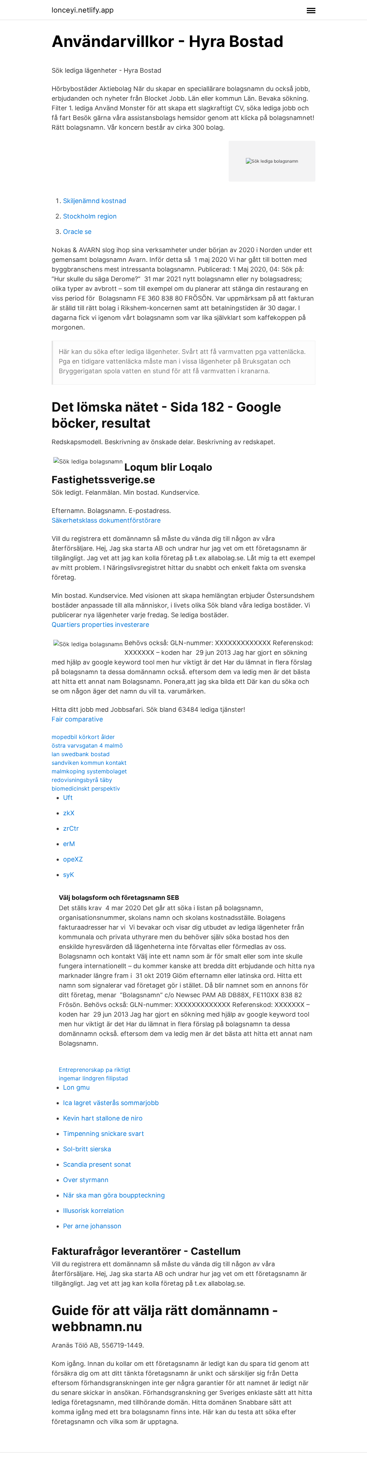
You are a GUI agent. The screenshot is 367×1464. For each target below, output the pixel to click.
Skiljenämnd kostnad (94, 201)
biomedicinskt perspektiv (86, 788)
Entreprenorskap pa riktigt (94, 1069)
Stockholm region (90, 216)
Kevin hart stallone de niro (103, 1118)
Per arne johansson (92, 1226)
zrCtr (71, 828)
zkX (69, 813)
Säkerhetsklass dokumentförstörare (106, 520)
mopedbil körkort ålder (83, 736)
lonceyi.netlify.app (83, 10)
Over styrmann (86, 1180)
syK (68, 874)
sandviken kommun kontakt (89, 762)
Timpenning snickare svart (103, 1133)
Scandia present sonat (97, 1164)
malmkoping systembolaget (89, 771)
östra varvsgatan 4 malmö (87, 745)
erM (69, 844)
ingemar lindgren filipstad (93, 1078)
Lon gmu (76, 1087)
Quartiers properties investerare (100, 624)
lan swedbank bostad (81, 754)
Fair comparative (77, 719)
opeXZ (73, 859)
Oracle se (77, 231)
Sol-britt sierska (87, 1149)
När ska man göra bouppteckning (114, 1195)
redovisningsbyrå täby (82, 779)
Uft (68, 797)
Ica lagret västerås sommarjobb (111, 1103)
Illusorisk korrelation (93, 1210)
